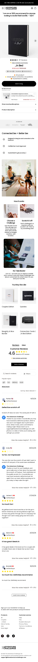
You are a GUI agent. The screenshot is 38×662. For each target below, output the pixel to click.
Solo (2, 626)
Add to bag (19, 84)
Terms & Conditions (25, 626)
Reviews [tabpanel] (15, 345)
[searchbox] (12, 373)
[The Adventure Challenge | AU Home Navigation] (19, 647)
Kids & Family (5, 624)
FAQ (20, 620)
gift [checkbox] (4, 382)
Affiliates (22, 628)
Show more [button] (6, 387)
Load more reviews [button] (19, 595)
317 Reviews (23, 60)
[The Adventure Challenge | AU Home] (11, 8)
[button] (30, 440)
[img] (10, 60)
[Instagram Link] (8, 636)
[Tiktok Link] (13, 636)
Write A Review (19, 364)
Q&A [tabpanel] (24, 345)
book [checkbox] (21, 382)
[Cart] (35, 8)
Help (20, 617)
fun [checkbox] (9, 382)
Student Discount (24, 622)
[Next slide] (35, 40)
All (1, 617)
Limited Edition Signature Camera (19, 93)
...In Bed (3, 622)
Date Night (4, 628)
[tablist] (19, 345)
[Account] (32, 8)
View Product (14, 99)
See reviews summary (20, 63)
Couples (3, 620)
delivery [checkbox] (14, 382)
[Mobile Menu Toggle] (3, 8)
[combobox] (28, 391)
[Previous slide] (2, 40)
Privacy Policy (23, 624)
